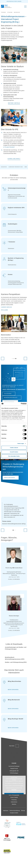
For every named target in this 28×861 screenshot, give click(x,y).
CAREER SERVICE (6, 307)
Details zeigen (21, 443)
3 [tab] (15, 358)
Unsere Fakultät (14, 797)
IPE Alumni (4, 310)
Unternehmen (14, 802)
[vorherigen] (2, 358)
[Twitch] (22, 753)
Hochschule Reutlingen (14, 1)
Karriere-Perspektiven (16, 166)
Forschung (14, 799)
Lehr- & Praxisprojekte (14, 795)
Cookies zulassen (14, 447)
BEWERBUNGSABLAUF (11, 397)
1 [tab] (12, 358)
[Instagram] (6, 753)
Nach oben (11, 745)
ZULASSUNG (7, 393)
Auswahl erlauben (14, 451)
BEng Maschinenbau (14, 681)
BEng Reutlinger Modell (15, 719)
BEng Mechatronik (14, 699)
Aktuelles (14, 804)
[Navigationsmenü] (25, 6)
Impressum (5, 810)
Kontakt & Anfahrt (14, 812)
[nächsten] (25, 358)
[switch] (25, 430)
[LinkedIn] (17, 753)
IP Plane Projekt (9, 147)
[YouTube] (14, 757)
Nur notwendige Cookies (14, 456)
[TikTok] (11, 753)
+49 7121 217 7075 (14, 577)
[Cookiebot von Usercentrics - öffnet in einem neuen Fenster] (21, 404)
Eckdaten (4, 166)
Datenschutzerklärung (16, 790)
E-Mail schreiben (14, 579)
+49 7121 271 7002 (14, 628)
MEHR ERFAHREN (9, 477)
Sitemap (23, 810)
